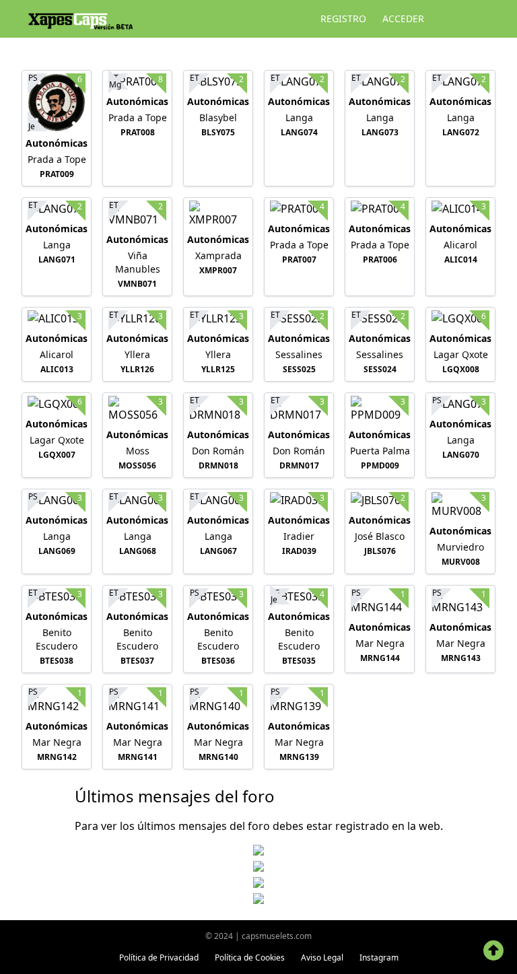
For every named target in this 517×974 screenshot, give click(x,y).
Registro (343, 18)
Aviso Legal (322, 957)
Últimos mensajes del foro (175, 796)
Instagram (379, 957)
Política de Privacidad (159, 957)
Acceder (403, 18)
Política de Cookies (250, 957)
